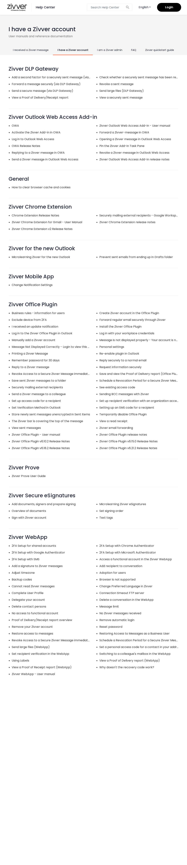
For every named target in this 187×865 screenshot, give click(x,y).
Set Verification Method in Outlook (36, 407)
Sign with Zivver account (29, 518)
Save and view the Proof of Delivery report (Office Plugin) (140, 374)
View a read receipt (113, 421)
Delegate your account (28, 600)
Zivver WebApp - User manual (33, 674)
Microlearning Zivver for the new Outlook (41, 257)
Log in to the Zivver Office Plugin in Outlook (42, 333)
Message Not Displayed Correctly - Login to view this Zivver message (61, 347)
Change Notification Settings (32, 285)
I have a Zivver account (73, 50)
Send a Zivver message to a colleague (39, 394)
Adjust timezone (23, 573)
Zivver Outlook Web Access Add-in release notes (134, 159)
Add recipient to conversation (120, 566)
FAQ (133, 50)
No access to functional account (35, 613)
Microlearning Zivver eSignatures (122, 504)
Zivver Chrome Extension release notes (127, 222)
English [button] (143, 7)
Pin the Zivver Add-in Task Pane (121, 146)
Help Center (45, 7)
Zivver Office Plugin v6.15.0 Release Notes (128, 441)
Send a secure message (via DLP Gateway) (42, 91)
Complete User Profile (27, 593)
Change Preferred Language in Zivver (125, 586)
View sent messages (26, 428)
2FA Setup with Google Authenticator (38, 552)
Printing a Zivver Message (30, 353)
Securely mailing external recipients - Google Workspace (140, 215)
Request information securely (120, 367)
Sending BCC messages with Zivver (124, 394)
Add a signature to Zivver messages (37, 566)
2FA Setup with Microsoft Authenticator (127, 552)
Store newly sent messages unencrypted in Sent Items (51, 414)
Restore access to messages (32, 633)
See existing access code (117, 387)
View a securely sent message (121, 97)
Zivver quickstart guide (159, 50)
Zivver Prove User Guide (29, 476)
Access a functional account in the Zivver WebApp (135, 559)
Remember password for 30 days (36, 360)
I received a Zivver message (31, 50)
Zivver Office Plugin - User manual (36, 434)
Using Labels (20, 660)
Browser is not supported (117, 579)
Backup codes (22, 579)
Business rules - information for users (38, 313)
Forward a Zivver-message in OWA (124, 132)
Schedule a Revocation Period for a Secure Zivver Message (141, 380)
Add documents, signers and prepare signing (44, 504)
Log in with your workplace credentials (126, 333)
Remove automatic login (116, 620)
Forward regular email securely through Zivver (132, 320)
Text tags (106, 518)
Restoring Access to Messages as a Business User (134, 633)
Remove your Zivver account (32, 627)
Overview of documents (29, 511)
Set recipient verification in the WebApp (40, 654)
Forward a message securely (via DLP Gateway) (46, 84)
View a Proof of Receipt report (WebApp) (42, 667)
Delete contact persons (29, 606)
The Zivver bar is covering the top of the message (47, 421)
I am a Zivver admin (109, 50)
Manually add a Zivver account (33, 340)
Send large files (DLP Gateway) (121, 91)
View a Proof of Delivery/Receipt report (40, 97)
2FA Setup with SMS (25, 559)
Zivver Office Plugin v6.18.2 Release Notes (41, 448)
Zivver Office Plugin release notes (123, 434)
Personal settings (111, 347)
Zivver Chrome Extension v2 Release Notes (42, 229)
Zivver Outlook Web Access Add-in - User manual (134, 126)
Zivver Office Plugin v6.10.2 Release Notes (41, 441)
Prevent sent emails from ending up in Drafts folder (136, 257)
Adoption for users (112, 573)
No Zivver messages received (120, 613)
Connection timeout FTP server (121, 593)
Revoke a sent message (116, 84)
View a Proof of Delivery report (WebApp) (129, 660)
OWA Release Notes (26, 146)
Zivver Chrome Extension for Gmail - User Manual (47, 222)
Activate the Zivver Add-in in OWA (36, 132)
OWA (15, 126)
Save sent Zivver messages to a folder (39, 380)
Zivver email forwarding (116, 428)
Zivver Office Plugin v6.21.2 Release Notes (128, 448)
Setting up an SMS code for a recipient (126, 407)
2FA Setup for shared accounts (34, 546)
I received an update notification (35, 326)
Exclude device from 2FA (29, 320)
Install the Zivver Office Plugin (120, 326)
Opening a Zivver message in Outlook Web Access (135, 139)
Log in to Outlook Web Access (33, 139)
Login (169, 7)
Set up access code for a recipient (36, 401)
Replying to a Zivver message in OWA (38, 153)
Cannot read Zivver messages (33, 586)
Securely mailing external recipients (37, 387)
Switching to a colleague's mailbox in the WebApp (135, 654)
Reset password (110, 627)
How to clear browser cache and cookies (41, 187)
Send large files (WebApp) (31, 647)
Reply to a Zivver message (30, 367)
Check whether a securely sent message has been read (139, 77)
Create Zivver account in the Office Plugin (129, 313)
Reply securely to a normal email (122, 360)
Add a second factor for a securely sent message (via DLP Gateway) (61, 77)
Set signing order (111, 511)
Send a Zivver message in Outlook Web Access (45, 159)
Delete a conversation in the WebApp (126, 600)
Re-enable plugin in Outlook (119, 353)
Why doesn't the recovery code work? (126, 667)
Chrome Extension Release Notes (35, 215)
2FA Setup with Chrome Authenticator (126, 546)
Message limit (109, 606)
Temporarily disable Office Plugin (123, 414)
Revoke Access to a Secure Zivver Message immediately (52, 374)
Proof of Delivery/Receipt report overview (42, 620)
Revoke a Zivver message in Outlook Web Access (134, 153)
